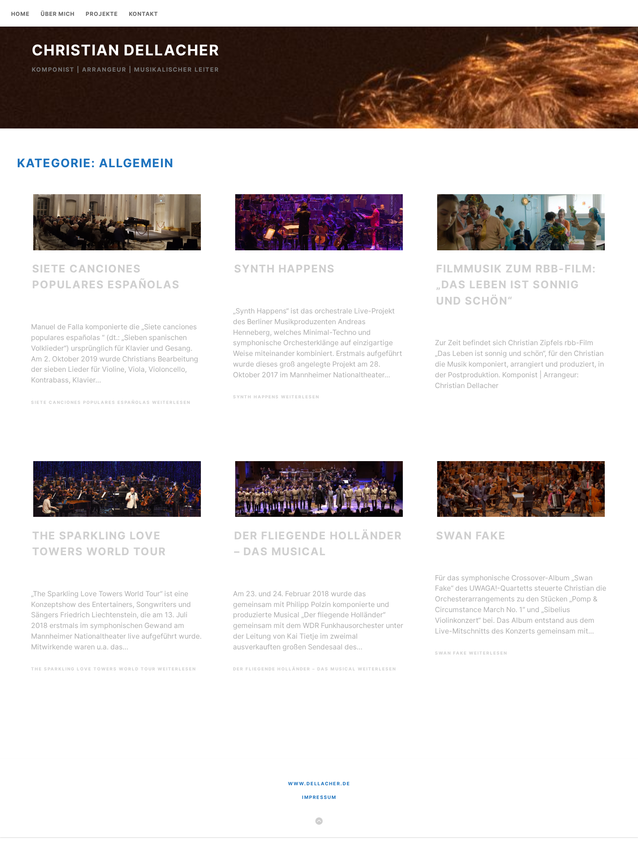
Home (20, 14)
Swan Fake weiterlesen (471, 653)
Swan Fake (471, 535)
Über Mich (58, 14)
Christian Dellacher (125, 50)
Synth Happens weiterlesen (276, 396)
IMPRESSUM (319, 797)
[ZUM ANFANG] (319, 821)
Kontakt (143, 14)
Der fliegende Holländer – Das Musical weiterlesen (314, 669)
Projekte (102, 14)
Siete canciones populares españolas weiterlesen (111, 402)
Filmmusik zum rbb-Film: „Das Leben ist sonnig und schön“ (516, 284)
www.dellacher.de (319, 783)
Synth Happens (284, 268)
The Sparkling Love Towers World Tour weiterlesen (113, 669)
